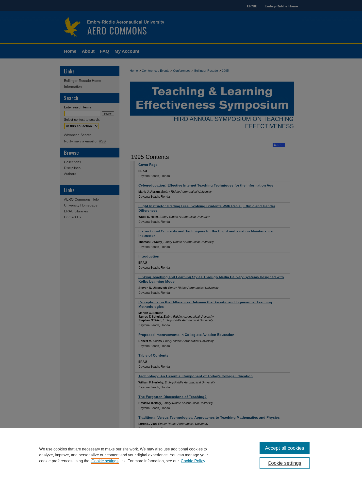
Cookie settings (104, 461)
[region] (181, 455)
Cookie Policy (193, 461)
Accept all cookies (284, 448)
